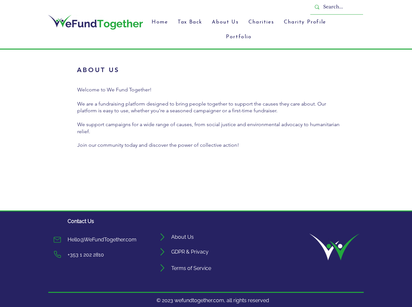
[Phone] (57, 254)
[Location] (163, 237)
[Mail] (57, 240)
